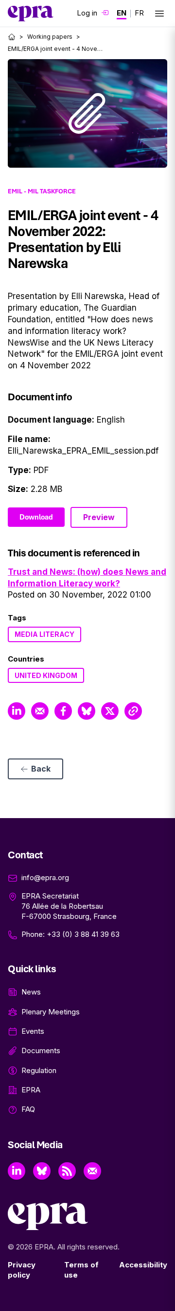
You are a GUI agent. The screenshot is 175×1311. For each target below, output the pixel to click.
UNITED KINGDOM (46, 675)
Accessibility (143, 1264)
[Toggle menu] (159, 13)
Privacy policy (21, 1269)
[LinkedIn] (16, 1171)
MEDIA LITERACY (44, 634)
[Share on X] (110, 711)
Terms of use (81, 1269)
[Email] (92, 1171)
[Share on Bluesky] (86, 711)
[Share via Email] (40, 711)
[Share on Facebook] (63, 711)
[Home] (12, 37)
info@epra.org (45, 877)
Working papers (49, 36)
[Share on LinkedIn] (16, 711)
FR (139, 12)
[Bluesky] (42, 1171)
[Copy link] (133, 711)
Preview (99, 517)
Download (36, 517)
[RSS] (67, 1171)
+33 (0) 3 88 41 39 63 (83, 934)
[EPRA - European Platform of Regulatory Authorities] (30, 13)
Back (41, 769)
